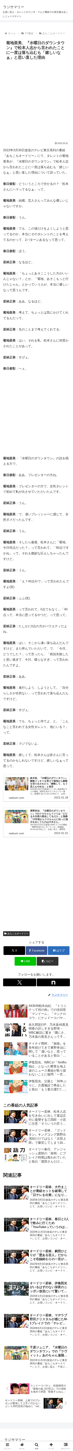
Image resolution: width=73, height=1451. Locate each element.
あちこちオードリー (17, 933)
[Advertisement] (36, 99)
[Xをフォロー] (19, 982)
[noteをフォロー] (53, 982)
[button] (47, 961)
